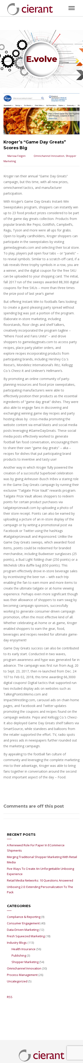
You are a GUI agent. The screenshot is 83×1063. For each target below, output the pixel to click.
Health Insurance (24, 949)
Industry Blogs (17, 942)
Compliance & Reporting (23, 917)
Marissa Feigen (16, 156)
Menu (71, 8)
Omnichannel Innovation (49, 156)
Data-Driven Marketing (23, 930)
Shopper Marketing (25, 962)
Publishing (19, 955)
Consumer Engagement (23, 923)
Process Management (22, 975)
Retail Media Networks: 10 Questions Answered (40, 880)
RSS (9, 997)
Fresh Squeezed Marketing (26, 936)
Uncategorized (17, 981)
